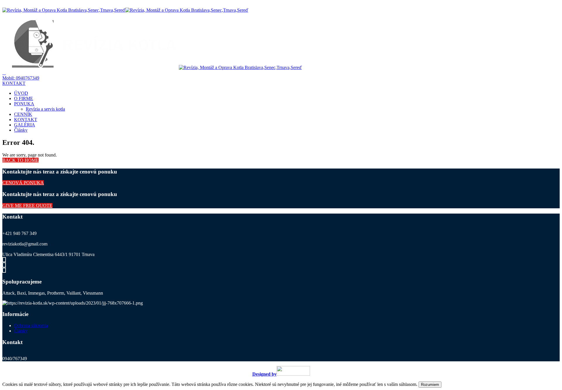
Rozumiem (430, 384)
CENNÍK (23, 114)
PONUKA (24, 103)
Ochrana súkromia (31, 325)
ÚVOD (21, 93)
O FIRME (23, 98)
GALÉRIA (24, 124)
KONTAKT (25, 119)
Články (21, 130)
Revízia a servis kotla (45, 108)
